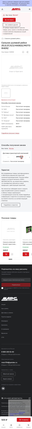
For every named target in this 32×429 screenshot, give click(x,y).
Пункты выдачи (6, 316)
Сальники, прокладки (9, 239)
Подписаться (16, 285)
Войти (11, 427)
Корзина (28, 427)
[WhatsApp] (27, 54)
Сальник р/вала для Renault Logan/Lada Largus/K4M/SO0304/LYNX (11, 243)
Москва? (15, 15)
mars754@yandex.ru (9, 362)
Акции (3, 304)
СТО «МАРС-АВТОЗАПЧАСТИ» (13, 398)
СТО (2, 337)
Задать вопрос (7, 379)
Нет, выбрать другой (11, 25)
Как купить (4, 308)
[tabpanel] (10, 239)
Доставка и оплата (7, 312)
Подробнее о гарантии (11, 205)
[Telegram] (18, 54)
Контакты (4, 325)
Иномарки (4, 321)
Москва (11, 148)
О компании (5, 329)
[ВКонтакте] (21, 54)
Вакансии (4, 333)
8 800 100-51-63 (7, 352)
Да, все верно (9, 20)
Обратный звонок (8, 374)
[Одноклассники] (24, 54)
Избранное (19, 427)
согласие (9, 288)
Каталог (3, 427)
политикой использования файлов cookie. (17, 414)
